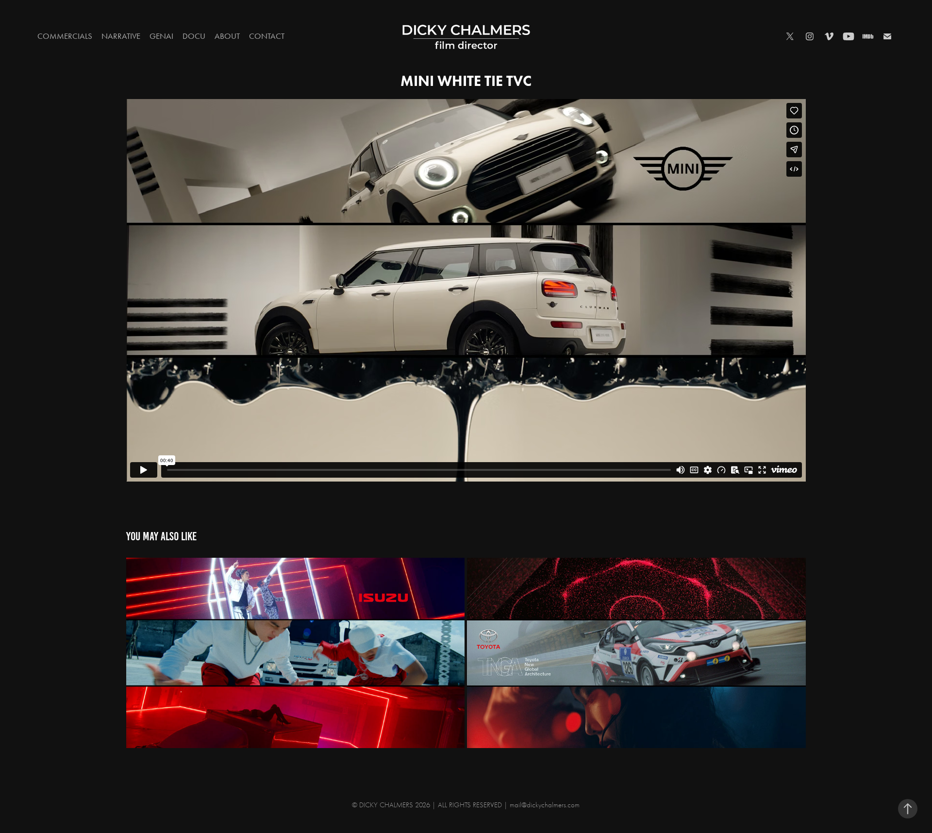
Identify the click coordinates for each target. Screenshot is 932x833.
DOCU (194, 36)
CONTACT (266, 36)
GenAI (161, 36)
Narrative (120, 36)
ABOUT (227, 36)
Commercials (64, 36)
